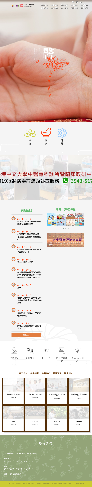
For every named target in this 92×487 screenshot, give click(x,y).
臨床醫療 (84, 5)
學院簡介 (44, 5)
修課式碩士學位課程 (35, 394)
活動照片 (35, 421)
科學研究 (74, 5)
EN (81, 2)
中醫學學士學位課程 (13, 394)
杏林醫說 (54, 8)
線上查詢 (32, 453)
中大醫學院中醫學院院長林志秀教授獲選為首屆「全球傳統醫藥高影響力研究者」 (29, 275)
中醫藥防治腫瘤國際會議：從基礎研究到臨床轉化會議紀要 (29, 236)
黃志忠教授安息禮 (25, 262)
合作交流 (64, 8)
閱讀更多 (26, 335)
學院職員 (64, 5)
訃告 (19, 288)
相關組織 (84, 8)
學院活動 (57, 373)
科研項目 (57, 421)
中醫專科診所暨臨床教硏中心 (79, 395)
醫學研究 (68, 373)
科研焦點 (79, 421)
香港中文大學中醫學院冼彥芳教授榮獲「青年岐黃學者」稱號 (29, 300)
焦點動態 (44, 8)
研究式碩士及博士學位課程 (57, 395)
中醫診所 (46, 373)
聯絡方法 (21, 453)
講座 (13, 421)
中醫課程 (54, 5)
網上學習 (74, 8)
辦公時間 (10, 453)
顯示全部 (23, 373)
